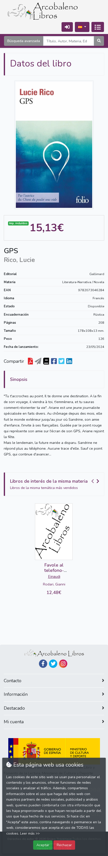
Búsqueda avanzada (23, 40)
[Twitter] (53, 664)
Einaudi (54, 576)
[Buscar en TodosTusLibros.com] (46, 361)
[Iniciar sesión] (67, 26)
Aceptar (42, 844)
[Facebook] (43, 664)
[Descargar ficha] (30, 361)
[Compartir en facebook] (54, 361)
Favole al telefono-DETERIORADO (54, 570)
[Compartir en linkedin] (69, 361)
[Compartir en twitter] (61, 361)
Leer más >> (30, 833)
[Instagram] (63, 664)
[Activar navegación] (97, 27)
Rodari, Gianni (54, 584)
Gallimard (96, 274)
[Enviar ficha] (38, 361)
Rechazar (64, 844)
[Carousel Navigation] (96, 481)
